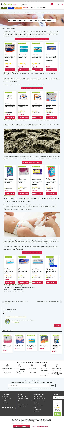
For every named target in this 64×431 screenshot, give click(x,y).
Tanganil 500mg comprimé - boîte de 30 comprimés (9, 271)
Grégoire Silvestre (5, 28)
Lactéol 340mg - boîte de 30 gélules (44, 346)
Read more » (57, 325)
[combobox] (37, 4)
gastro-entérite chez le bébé (11, 31)
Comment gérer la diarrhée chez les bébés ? (13, 289)
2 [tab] (30, 70)
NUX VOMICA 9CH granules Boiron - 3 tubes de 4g (51, 271)
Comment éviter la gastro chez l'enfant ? (13, 285)
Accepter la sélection (22, 426)
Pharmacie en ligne (12, 11)
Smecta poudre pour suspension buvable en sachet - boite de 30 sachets (10, 58)
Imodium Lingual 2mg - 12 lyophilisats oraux (37, 57)
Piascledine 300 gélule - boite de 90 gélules (23, 106)
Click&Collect (37, 402)
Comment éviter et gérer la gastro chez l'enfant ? (15, 302)
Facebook (3, 407)
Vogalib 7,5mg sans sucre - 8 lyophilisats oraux (22, 271)
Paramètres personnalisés (40, 426)
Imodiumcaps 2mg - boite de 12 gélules (22, 57)
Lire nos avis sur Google (57, 414)
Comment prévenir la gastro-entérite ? (47, 302)
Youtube (11, 407)
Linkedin (13, 407)
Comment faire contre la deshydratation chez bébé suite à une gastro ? (19, 287)
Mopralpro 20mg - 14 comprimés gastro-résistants (23, 181)
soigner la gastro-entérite (30, 73)
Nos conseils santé (22, 11)
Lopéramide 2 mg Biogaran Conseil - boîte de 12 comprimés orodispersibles (51, 58)
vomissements (53, 204)
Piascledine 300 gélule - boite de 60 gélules (37, 106)
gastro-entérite (8, 196)
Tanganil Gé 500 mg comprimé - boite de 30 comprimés (37, 271)
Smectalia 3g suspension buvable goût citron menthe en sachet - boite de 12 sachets (56, 347)
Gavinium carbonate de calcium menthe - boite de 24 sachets (9, 181)
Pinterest (15, 407)
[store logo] (12, 4)
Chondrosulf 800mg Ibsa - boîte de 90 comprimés (10, 106)
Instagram (5, 407)
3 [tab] (31, 70)
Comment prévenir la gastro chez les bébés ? (14, 291)
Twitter (8, 407)
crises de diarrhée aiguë (19, 157)
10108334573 (16, 322)
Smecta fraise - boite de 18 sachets (19, 346)
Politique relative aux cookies (18, 422)
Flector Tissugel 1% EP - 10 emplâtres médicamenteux (51, 107)
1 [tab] (29, 70)
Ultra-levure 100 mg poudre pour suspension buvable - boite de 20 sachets (7, 346)
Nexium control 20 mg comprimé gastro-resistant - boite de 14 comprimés (37, 182)
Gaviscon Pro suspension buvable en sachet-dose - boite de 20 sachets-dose (51, 182)
